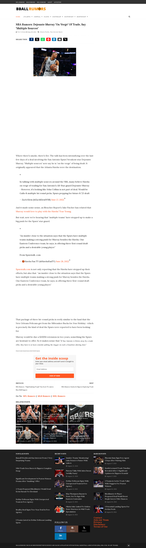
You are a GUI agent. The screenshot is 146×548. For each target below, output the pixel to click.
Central (37, 17)
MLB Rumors (30, 2)
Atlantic (27, 17)
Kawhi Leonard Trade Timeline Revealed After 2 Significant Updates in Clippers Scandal (117, 470)
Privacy (98, 522)
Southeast (56, 17)
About (50, 2)
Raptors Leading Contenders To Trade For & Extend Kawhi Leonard (54, 416)
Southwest (69, 17)
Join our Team (101, 520)
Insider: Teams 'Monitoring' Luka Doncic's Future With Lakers (77, 460)
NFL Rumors (20, 2)
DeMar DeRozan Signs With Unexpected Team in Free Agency (77, 483)
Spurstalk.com (23, 269)
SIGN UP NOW (54, 376)
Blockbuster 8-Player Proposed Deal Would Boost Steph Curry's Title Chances (116, 496)
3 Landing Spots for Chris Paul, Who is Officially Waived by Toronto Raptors (55, 436)
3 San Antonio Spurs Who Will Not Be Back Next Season (80, 417)
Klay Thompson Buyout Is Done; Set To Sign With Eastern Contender (76, 496)
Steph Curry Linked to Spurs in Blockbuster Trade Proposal (28, 417)
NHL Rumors (41, 2)
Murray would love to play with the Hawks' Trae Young (43, 211)
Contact (98, 517)
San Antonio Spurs (56, 32)
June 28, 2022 (62, 261)
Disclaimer (99, 524)
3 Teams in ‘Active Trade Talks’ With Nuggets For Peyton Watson (117, 483)
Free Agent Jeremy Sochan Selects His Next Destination (80, 437)
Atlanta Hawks (44, 32)
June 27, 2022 (57, 199)
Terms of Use (101, 526)
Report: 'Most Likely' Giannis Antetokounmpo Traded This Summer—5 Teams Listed (27, 436)
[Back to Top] (128, 545)
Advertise (57, 2)
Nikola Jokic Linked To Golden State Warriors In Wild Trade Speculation (78, 509)
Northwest (81, 17)
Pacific (46, 17)
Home (18, 17)
